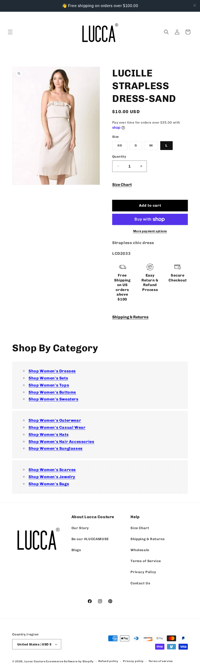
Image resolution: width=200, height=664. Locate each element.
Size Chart (122, 184)
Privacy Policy (143, 572)
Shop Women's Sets (48, 378)
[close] (194, 5)
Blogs (76, 550)
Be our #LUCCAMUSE (90, 539)
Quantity (119, 156)
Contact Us (140, 583)
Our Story (80, 528)
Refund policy (108, 661)
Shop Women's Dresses (52, 371)
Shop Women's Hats (49, 434)
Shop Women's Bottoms (52, 392)
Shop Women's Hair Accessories (61, 441)
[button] (10, 32)
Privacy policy (133, 661)
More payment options (150, 231)
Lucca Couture (35, 661)
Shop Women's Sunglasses (56, 448)
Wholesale (139, 550)
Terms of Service (145, 561)
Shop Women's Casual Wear (57, 427)
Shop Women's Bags (49, 484)
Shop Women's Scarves (52, 469)
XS (122, 146)
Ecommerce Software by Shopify (69, 661)
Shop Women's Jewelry (52, 476)
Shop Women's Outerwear (55, 420)
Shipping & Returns (130, 317)
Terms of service (161, 661)
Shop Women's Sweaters (54, 399)
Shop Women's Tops (49, 385)
